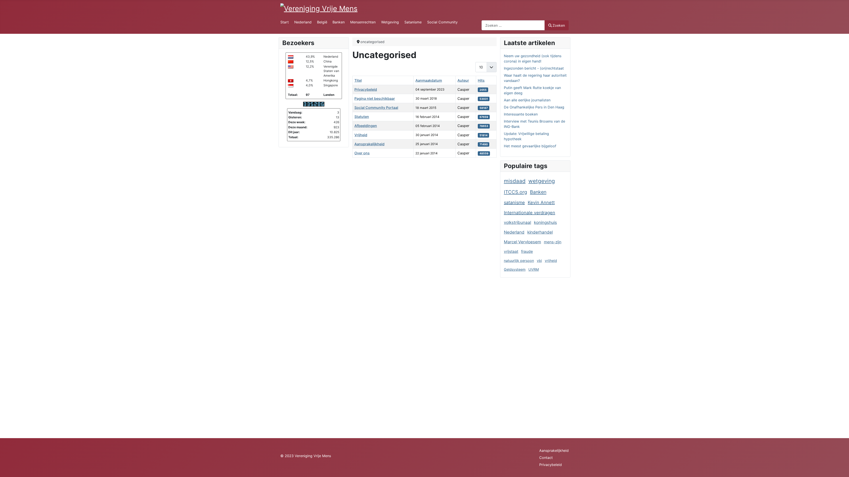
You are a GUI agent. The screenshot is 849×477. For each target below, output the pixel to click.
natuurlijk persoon (519, 260)
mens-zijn (552, 242)
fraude (527, 251)
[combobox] (513, 25)
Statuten (361, 116)
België (322, 22)
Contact (546, 457)
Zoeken (559, 25)
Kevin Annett (541, 202)
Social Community (442, 22)
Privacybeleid (365, 89)
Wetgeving (390, 22)
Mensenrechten (363, 22)
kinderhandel (540, 232)
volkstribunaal (517, 222)
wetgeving (541, 181)
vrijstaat (511, 251)
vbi (539, 260)
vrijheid (551, 260)
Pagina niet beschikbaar (374, 98)
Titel (358, 80)
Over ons (362, 153)
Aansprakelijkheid (369, 144)
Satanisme (413, 22)
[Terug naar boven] (841, 468)
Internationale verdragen (529, 212)
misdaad (515, 181)
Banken (339, 22)
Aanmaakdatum (428, 80)
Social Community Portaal (376, 107)
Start (284, 22)
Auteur (463, 80)
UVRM (533, 269)
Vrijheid (360, 135)
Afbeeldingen (365, 125)
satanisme (514, 202)
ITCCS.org (515, 192)
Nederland (303, 22)
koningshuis (545, 222)
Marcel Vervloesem (522, 241)
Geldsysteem (515, 269)
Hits (481, 80)
